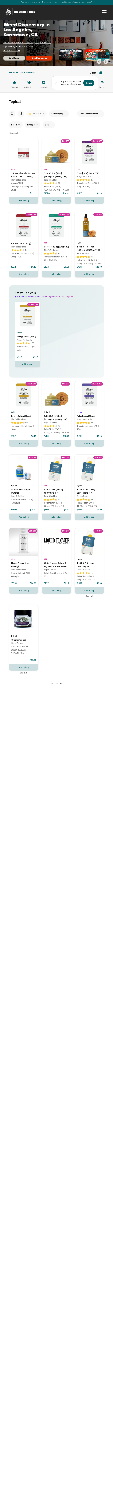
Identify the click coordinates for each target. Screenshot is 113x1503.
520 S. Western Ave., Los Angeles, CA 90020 (27, 43)
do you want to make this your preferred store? (73, 2)
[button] (99, 61)
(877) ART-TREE (11, 51)
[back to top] (107, 1497)
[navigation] (104, 11)
